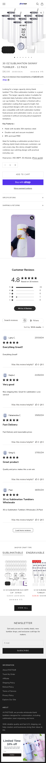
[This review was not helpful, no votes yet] (41, 364)
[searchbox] (12, 320)
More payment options (23, 188)
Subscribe (23, 651)
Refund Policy (8, 687)
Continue (12, 754)
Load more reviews (23, 530)
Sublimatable (13, 553)
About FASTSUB (9, 670)
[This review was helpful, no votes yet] (36, 364)
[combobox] (34, 327)
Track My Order (9, 674)
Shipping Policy (9, 683)
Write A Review (25, 308)
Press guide (37, 158)
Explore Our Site (9, 699)
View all (23, 608)
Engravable (35, 553)
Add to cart (23, 174)
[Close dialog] (43, 735)
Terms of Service (9, 691)
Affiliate (6, 678)
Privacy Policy (8, 695)
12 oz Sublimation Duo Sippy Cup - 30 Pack (15, 591)
